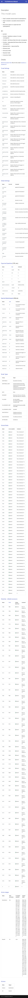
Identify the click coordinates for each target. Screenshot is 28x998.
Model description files (6, 62)
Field (10, 602)
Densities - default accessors (9, 599)
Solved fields (4, 425)
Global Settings (5, 181)
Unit (12, 266)
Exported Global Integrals (7, 298)
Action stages (5, 892)
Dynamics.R (3, 64)
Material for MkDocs (9, 996)
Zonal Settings (5, 68)
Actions (3, 981)
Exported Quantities (6, 263)
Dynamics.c (23, 62)
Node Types (4, 374)
